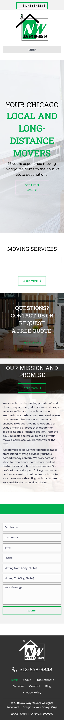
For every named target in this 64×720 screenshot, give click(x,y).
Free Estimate (44, 680)
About (27, 680)
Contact (34, 686)
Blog (48, 686)
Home (14, 680)
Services (18, 686)
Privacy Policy (32, 692)
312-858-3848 (36, 669)
